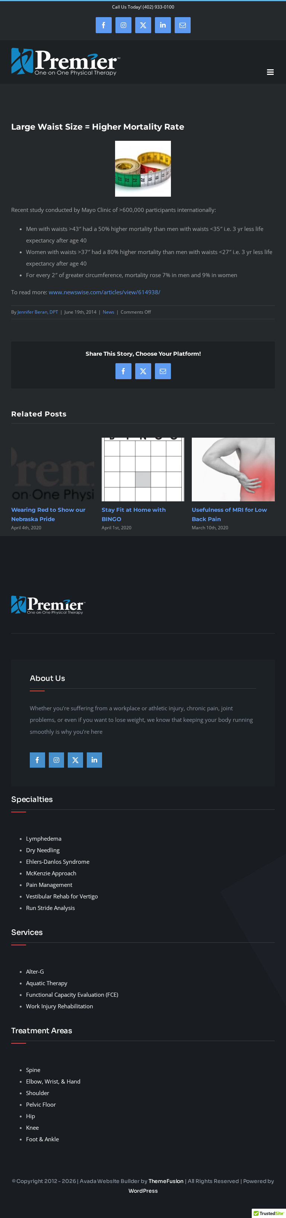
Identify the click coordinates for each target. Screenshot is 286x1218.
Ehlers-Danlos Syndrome (57, 861)
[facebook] (37, 760)
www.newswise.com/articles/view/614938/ (105, 292)
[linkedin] (94, 760)
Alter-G (35, 971)
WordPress (143, 1190)
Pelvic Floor (41, 1104)
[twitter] (75, 760)
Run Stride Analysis (50, 907)
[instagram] (56, 760)
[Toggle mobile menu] (271, 72)
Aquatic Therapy (46, 983)
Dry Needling (43, 850)
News (108, 312)
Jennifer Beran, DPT (38, 312)
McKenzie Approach (51, 873)
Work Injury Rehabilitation (59, 1006)
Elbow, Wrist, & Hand (53, 1081)
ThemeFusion (166, 1181)
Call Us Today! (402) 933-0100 (143, 7)
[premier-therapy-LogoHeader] (48, 598)
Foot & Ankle (42, 1139)
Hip (30, 1116)
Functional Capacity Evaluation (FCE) (72, 994)
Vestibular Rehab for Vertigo (62, 896)
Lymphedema (43, 838)
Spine (33, 1069)
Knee (32, 1127)
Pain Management (49, 884)
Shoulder (37, 1093)
